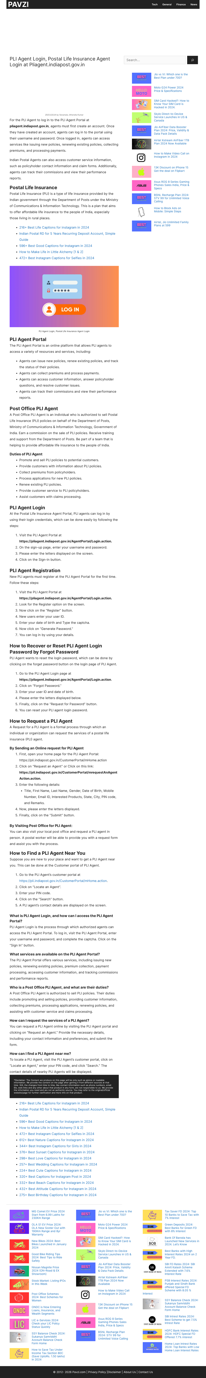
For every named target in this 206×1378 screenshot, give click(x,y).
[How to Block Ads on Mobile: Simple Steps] (141, 213)
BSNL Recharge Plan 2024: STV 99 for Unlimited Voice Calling (171, 198)
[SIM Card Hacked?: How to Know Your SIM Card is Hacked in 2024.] (141, 105)
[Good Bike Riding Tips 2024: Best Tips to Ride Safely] (19, 1258)
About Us (130, 1372)
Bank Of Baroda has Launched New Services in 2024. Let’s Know (182, 1241)
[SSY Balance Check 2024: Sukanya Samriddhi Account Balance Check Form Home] (19, 1337)
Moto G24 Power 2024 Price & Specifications (168, 89)
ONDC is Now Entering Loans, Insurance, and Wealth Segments (46, 1310)
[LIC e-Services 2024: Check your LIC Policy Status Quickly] (19, 1324)
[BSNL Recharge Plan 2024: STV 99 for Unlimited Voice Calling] (141, 199)
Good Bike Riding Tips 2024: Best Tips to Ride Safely (47, 1257)
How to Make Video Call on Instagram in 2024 (171, 155)
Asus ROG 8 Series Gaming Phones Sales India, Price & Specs (171, 185)
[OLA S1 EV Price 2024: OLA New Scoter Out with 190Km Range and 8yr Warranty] (19, 1229)
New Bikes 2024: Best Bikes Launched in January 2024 (49, 1244)
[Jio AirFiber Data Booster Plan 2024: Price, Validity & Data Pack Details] (141, 131)
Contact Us (145, 1372)
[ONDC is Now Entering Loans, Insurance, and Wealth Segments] (19, 1311)
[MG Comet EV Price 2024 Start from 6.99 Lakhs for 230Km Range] (19, 1215)
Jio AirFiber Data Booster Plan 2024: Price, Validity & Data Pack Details (171, 130)
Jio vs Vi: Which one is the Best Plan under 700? (171, 76)
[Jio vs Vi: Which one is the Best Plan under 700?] (141, 78)
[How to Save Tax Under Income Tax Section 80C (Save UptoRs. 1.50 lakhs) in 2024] (19, 1354)
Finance (181, 4)
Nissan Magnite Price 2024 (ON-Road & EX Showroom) (45, 1271)
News (194, 4)
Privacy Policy (97, 1372)
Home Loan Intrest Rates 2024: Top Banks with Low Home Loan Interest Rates (182, 1347)
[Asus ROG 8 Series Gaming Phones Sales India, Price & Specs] (141, 186)
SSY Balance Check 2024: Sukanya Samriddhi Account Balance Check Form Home (48, 1338)
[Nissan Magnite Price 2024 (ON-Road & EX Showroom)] (19, 1271)
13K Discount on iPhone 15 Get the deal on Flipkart (171, 169)
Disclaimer (115, 1372)
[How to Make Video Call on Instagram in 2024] (141, 158)
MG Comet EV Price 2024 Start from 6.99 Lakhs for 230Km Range (48, 1215)
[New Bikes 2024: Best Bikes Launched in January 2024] (19, 1245)
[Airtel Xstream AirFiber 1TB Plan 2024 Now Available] (141, 144)
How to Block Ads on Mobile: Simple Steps (167, 210)
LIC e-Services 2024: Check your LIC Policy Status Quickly (46, 1323)
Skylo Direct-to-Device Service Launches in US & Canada (170, 117)
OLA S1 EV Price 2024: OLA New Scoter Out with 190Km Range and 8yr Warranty (48, 1229)
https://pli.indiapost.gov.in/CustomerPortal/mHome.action (63, 881)
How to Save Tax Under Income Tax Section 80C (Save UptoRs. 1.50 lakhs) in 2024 (48, 1354)
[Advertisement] (103, 31)
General (167, 4)
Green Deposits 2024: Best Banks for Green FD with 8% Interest (181, 1228)
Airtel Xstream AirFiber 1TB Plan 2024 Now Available (171, 142)
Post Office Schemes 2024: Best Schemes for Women (47, 1297)
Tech (155, 4)
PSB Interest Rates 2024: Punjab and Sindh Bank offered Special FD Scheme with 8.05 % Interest (170, 1287)
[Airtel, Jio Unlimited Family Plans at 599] (141, 226)
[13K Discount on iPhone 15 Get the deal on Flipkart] (141, 172)
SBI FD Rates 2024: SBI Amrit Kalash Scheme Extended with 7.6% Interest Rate (180, 1269)
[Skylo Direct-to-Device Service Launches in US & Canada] (141, 118)
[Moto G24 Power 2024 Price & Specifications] (141, 91)
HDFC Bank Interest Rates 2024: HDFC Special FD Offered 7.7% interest (181, 1334)
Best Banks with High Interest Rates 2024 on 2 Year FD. (181, 1254)
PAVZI (18, 4)
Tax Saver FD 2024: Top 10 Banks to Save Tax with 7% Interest (182, 1215)
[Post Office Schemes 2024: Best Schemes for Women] (19, 1298)
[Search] (192, 60)
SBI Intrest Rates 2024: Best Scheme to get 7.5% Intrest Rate (181, 1320)
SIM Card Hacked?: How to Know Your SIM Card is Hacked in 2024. (171, 104)
